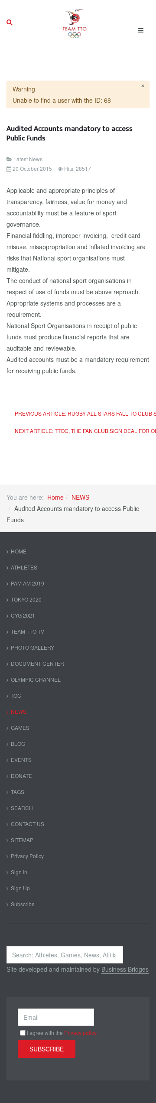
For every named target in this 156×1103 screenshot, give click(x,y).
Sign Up (20, 888)
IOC (16, 695)
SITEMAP (22, 839)
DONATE (21, 775)
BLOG (18, 743)
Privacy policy (80, 1032)
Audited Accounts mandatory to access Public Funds (69, 133)
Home (55, 497)
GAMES (20, 727)
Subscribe (23, 904)
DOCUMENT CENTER (37, 663)
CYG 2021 (23, 615)
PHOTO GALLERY (32, 647)
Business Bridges (125, 969)
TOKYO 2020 (26, 599)
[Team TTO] (75, 22)
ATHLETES (24, 567)
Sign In (19, 871)
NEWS (80, 497)
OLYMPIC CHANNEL (36, 679)
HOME (18, 551)
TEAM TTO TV (27, 631)
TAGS (17, 791)
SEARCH (22, 807)
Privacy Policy (27, 855)
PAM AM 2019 (27, 583)
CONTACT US (27, 823)
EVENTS (21, 759)
